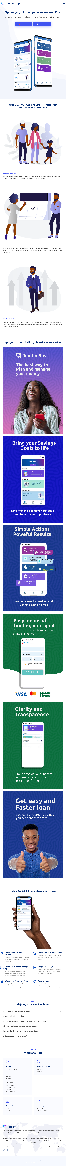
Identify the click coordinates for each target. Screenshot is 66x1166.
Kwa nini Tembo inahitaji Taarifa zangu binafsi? (21, 1031)
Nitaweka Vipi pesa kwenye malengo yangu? (20, 1026)
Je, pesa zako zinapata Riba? (13, 1016)
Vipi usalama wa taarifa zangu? (15, 1036)
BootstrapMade (36, 1162)
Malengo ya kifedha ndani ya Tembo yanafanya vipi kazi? (25, 1021)
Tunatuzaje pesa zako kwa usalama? (17, 1011)
